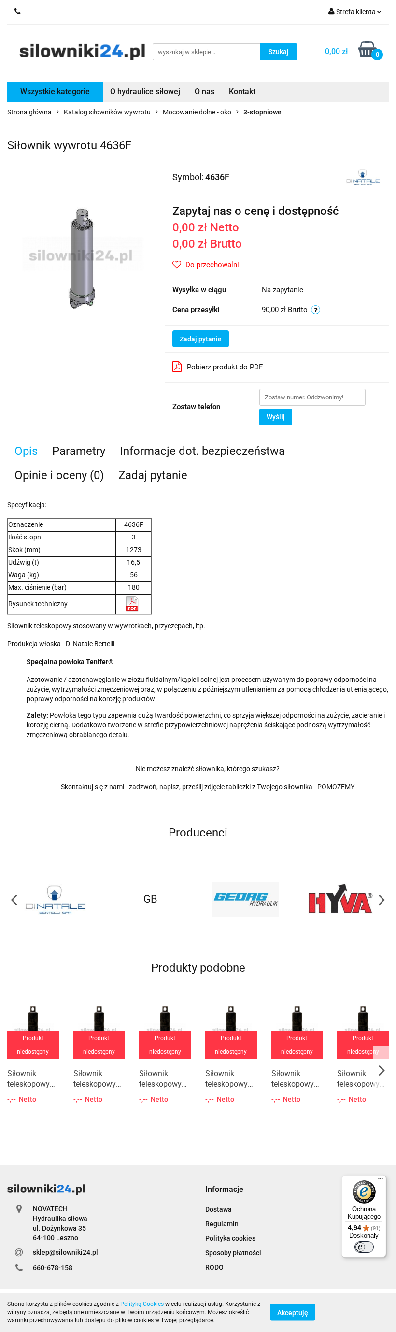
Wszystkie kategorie (55, 91)
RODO (214, 1267)
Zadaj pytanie (201, 339)
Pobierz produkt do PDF (225, 367)
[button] (224, 1190)
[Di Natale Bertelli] (363, 176)
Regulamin (222, 1224)
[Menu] (380, 1181)
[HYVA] (341, 899)
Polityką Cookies (142, 1304)
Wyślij (276, 417)
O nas (204, 91)
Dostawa (218, 1209)
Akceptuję (292, 1313)
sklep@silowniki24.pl (65, 1252)
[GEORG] (246, 899)
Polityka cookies (230, 1238)
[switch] (364, 1247)
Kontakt (242, 91)
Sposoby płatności (233, 1253)
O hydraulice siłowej (145, 91)
